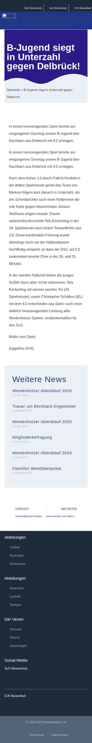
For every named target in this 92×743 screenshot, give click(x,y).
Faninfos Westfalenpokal (36, 468)
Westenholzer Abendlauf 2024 (42, 453)
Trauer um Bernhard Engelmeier (44, 406)
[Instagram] (23, 679)
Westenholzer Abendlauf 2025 (42, 422)
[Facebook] (9, 679)
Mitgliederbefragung (32, 437)
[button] (69, 21)
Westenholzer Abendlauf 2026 (42, 391)
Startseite (13, 90)
